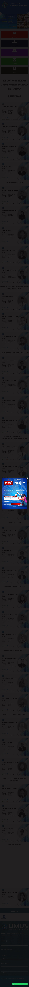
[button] (20, 984)
